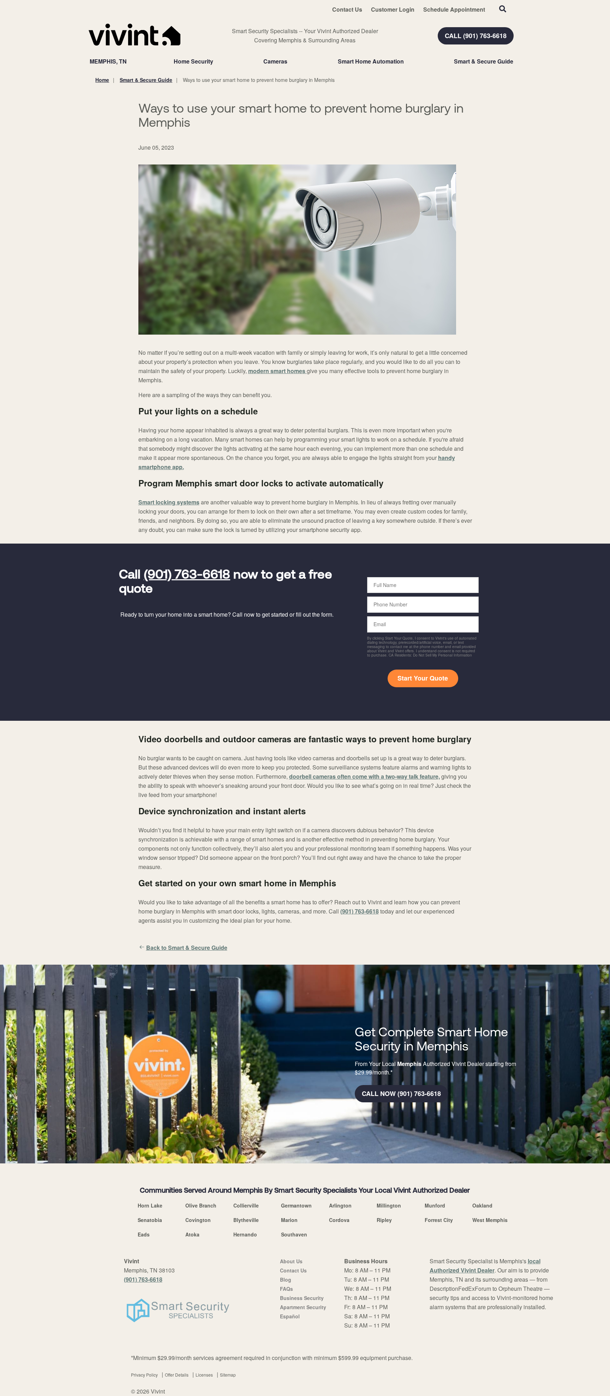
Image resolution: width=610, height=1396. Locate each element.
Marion (289, 1219)
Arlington (340, 1205)
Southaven (294, 1234)
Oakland (482, 1205)
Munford (435, 1205)
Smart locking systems (168, 502)
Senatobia (150, 1219)
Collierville (246, 1205)
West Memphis (490, 1219)
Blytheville (246, 1219)
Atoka (192, 1234)
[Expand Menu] (217, 61)
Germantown (296, 1205)
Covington (198, 1219)
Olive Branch (200, 1205)
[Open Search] (502, 8)
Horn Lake (150, 1205)
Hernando (245, 1234)
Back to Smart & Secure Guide (186, 947)
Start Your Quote (422, 678)
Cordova (339, 1219)
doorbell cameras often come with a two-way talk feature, (364, 776)
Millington (389, 1205)
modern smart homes (277, 371)
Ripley (384, 1219)
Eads (144, 1234)
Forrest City (439, 1219)
